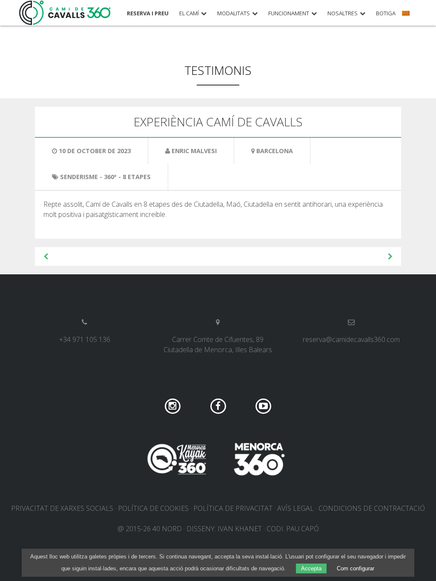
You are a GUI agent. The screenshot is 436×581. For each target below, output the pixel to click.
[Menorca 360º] (259, 458)
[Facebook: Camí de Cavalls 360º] (219, 405)
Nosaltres (342, 13)
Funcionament (288, 13)
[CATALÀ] (407, 16)
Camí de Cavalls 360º (65, 13)
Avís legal (295, 508)
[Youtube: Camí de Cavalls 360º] (263, 405)
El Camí (189, 13)
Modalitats (233, 13)
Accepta (311, 568)
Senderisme (79, 177)
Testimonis (218, 70)
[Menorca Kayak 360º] (177, 458)
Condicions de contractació (371, 508)
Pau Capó (302, 528)
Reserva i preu (148, 13)
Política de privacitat (232, 508)
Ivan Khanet (240, 528)
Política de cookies (153, 508)
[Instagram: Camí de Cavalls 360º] (174, 405)
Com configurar (355, 568)
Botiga (386, 13)
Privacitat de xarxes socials (62, 508)
